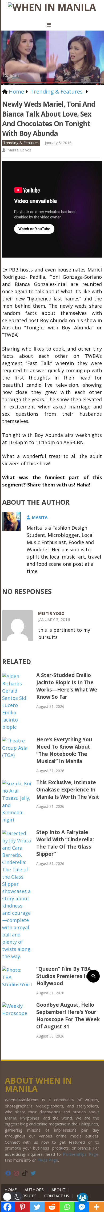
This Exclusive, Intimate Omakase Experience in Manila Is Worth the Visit (67, 789)
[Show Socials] (82, 1198)
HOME (12, 1189)
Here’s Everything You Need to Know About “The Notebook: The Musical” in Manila (64, 750)
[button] (13, 1196)
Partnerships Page (80, 1154)
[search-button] (93, 976)
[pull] (52, 25)
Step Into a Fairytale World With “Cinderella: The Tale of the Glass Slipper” (65, 843)
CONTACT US (56, 1195)
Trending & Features (21, 142)
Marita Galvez (19, 150)
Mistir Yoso (51, 613)
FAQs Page (48, 1160)
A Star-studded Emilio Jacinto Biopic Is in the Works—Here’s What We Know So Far (66, 686)
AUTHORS (34, 1189)
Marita (39, 517)
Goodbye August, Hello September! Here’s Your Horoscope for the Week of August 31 (68, 1015)
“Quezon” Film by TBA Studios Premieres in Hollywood (63, 976)
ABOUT (58, 1189)
